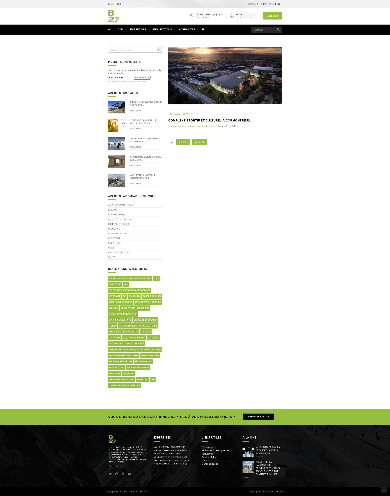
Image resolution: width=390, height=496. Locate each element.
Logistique (114, 242)
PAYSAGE (170, 454)
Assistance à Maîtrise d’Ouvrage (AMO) (129, 290)
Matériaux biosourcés (121, 344)
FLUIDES (186, 450)
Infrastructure (117, 233)
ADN (120, 29)
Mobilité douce (117, 350)
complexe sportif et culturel (201, 126)
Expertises (138, 29)
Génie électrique (148, 326)
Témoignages (208, 447)
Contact (272, 15)
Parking (145, 350)
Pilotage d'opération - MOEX (123, 356)
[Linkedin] (116, 474)
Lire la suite (135, 110)
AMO (126, 284)
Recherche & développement (216, 450)
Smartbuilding (116, 367)
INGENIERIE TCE (160, 454)
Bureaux (113, 209)
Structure (114, 373)
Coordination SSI (152, 296)
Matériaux (153, 338)
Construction (175, 126)
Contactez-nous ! (258, 416)
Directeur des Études (120, 302)
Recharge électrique (120, 361)
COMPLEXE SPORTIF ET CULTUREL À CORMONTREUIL (209, 120)
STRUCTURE (158, 460)
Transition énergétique (121, 379)
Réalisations (162, 29)
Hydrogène (115, 332)
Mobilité (139, 344)
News (111, 247)
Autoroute (115, 296)
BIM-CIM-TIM (134, 296)
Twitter (184, 142)
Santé (111, 257)
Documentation (209, 457)
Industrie (114, 228)
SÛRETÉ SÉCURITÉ (171, 460)
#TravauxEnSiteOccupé (138, 278)
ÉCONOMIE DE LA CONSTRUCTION (172, 464)
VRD (153, 379)
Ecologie (113, 308)
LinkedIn (200, 142)
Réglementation (143, 361)
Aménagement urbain (121, 205)
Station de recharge (138, 367)
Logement (114, 238)
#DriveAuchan (116, 278)
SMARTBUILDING (179, 457)
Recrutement (208, 453)
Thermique (128, 373)
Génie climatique (128, 326)
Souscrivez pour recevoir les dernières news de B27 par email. (134, 72)
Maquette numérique (134, 338)
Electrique (143, 308)
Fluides (113, 326)
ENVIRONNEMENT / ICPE (172, 450)
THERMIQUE (184, 460)
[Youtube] (129, 474)
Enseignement (116, 214)
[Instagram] (123, 474)
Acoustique (115, 284)
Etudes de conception (145, 320)
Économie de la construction (124, 385)
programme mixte (150, 356)
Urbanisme (142, 379)
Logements (114, 338)
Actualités (187, 29)
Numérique (133, 350)
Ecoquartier (128, 308)
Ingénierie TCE (130, 332)
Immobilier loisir (118, 224)
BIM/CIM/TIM (164, 447)
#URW (156, 278)
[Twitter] (110, 474)
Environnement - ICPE (120, 320)
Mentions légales (210, 463)
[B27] (114, 15)
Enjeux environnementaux (123, 314)
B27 (125, 296)
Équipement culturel (121, 219)
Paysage (156, 350)
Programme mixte (118, 252)
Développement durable (148, 302)
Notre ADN (115, 466)
